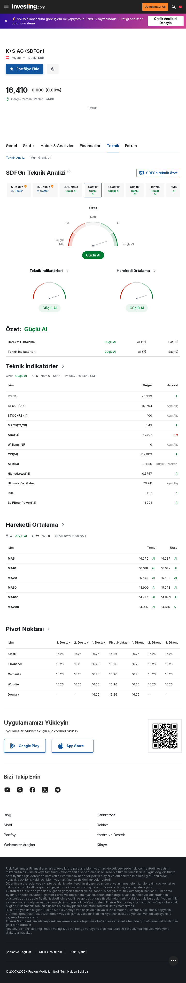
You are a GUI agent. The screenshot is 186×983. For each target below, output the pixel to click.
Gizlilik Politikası (50, 952)
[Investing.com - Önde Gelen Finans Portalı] (28, 7)
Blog (7, 815)
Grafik (29, 145)
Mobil (8, 825)
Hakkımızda (106, 815)
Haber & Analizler (57, 145)
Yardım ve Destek (111, 835)
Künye (102, 845)
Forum (131, 145)
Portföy (10, 835)
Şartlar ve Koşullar (18, 952)
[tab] (19, 190)
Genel (11, 145)
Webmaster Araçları (19, 845)
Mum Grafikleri (41, 157)
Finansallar (90, 145)
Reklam (102, 825)
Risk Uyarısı (78, 952)
